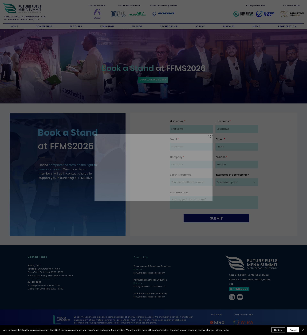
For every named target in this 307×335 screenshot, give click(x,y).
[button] (211, 136)
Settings (278, 329)
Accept (293, 329)
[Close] (303, 329)
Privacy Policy (222, 329)
